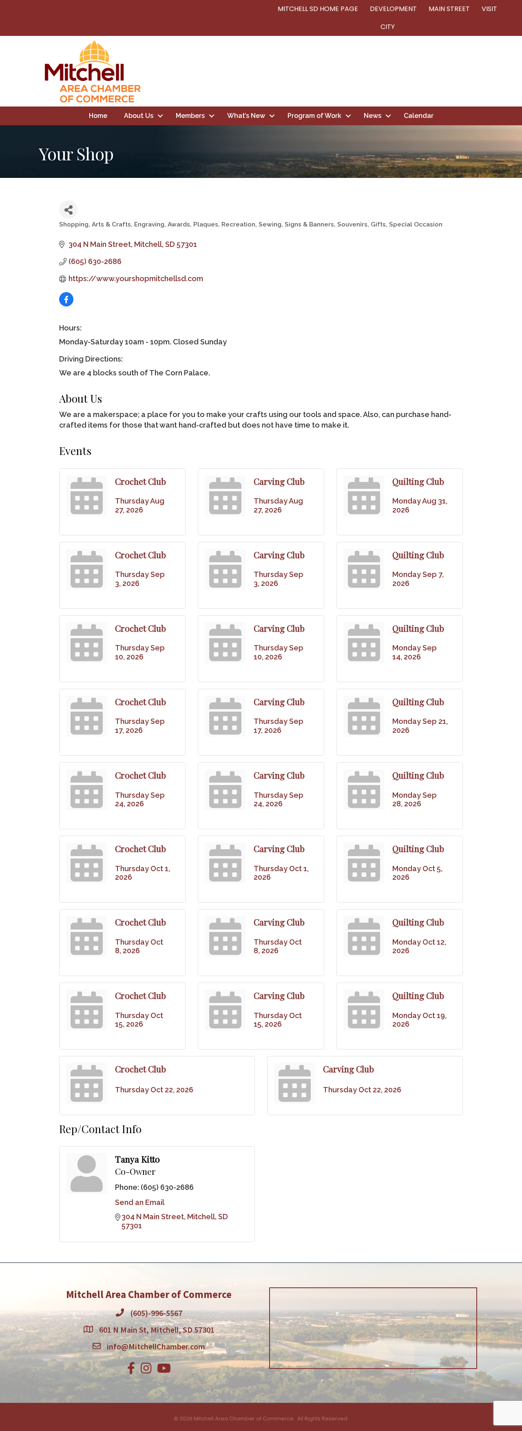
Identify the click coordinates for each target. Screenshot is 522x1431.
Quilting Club (418, 481)
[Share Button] (68, 209)
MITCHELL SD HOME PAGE (318, 8)
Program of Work (314, 116)
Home (98, 116)
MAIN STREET (449, 8)
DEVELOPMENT (393, 8)
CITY (387, 26)
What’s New (246, 116)
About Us (138, 116)
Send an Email (139, 1202)
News (372, 116)
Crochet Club (140, 481)
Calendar (419, 116)
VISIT (489, 8)
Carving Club (279, 481)
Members (190, 116)
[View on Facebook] (66, 304)
